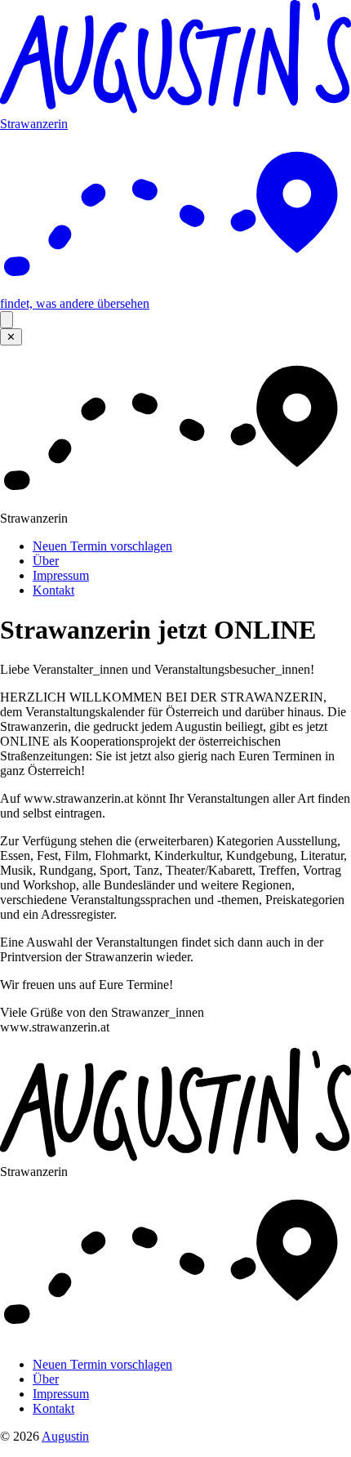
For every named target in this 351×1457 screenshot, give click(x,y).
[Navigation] (6, 319)
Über (46, 561)
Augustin (65, 1436)
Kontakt (53, 590)
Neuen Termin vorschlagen (102, 546)
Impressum (61, 575)
